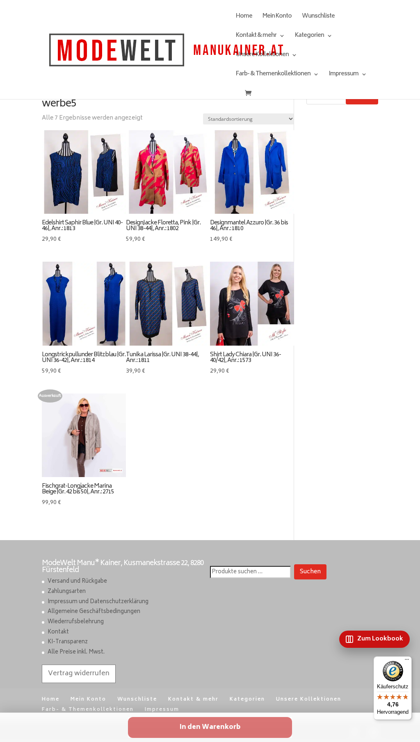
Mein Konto (277, 17)
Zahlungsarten (67, 592)
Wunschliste (318, 17)
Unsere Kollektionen (262, 56)
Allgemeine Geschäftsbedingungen (94, 612)
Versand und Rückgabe (77, 581)
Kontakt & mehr (256, 37)
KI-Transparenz (68, 642)
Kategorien (309, 37)
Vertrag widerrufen (79, 673)
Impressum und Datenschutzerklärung (98, 602)
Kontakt (58, 632)
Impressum (343, 75)
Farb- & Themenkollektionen (273, 75)
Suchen (310, 572)
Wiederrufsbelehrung (76, 622)
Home (244, 17)
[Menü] (407, 661)
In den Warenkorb (210, 727)
